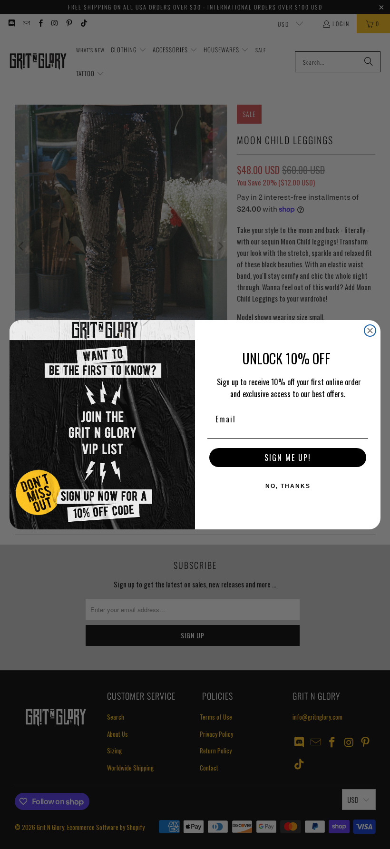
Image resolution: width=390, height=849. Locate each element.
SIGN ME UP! (287, 457)
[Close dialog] (370, 330)
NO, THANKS (288, 486)
